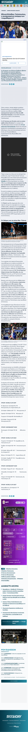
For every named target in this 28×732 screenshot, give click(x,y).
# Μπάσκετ (20, 578)
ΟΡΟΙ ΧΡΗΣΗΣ (23, 720)
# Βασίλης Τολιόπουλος (7, 571)
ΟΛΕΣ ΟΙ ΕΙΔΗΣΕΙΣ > (14, 681)
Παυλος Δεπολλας (6, 68)
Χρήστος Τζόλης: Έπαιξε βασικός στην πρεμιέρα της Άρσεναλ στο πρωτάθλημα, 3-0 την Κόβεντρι (14, 603)
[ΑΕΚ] (8, 5)
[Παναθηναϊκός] (5, 5)
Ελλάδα (3, 181)
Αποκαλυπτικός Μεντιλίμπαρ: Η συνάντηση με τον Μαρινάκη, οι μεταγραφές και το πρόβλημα (13, 614)
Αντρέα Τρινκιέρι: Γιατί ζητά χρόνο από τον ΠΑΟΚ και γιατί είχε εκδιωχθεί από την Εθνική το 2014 (14, 597)
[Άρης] (15, 5)
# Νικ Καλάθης (5, 580)
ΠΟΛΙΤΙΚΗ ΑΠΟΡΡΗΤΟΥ (14, 720)
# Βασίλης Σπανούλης (12, 568)
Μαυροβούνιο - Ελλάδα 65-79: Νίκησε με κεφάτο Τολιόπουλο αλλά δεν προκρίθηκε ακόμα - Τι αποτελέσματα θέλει (13, 591)
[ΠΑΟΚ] (11, 5)
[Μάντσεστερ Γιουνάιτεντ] (21, 5)
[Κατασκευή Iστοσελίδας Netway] (16, 726)
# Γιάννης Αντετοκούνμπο (8, 572)
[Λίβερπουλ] (18, 5)
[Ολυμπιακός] (1, 5)
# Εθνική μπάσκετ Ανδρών (8, 576)
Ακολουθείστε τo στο (14, 622)
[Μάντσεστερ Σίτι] (24, 5)
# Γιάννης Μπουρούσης (7, 574)
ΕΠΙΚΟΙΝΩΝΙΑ (5, 720)
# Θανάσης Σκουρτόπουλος (8, 578)
